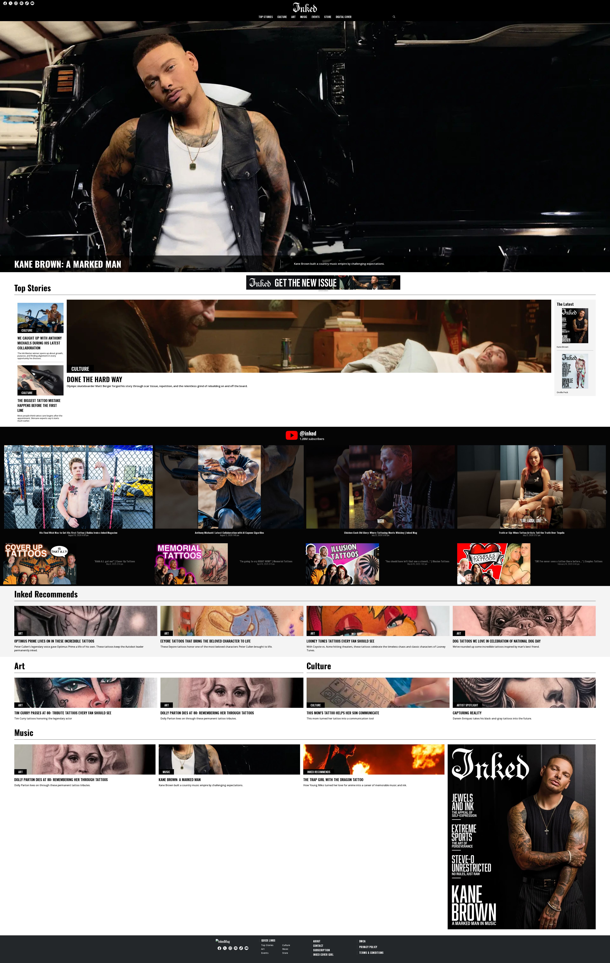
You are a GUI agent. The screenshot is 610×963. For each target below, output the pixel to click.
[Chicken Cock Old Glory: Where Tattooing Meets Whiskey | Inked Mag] (380, 487)
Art (293, 17)
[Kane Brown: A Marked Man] (305, 146)
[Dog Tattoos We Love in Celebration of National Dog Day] (524, 621)
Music (303, 17)
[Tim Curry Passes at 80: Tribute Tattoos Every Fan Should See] (85, 693)
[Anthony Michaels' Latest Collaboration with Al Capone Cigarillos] (229, 487)
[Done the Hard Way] (309, 336)
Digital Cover (344, 17)
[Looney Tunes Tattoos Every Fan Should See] (378, 621)
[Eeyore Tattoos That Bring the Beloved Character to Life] (231, 621)
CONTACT (318, 946)
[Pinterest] (21, 3)
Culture (282, 17)
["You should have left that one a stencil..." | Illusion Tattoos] (342, 563)
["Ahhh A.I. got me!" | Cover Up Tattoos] (39, 563)
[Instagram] (16, 3)
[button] (5, 492)
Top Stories (266, 17)
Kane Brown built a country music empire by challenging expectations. (339, 263)
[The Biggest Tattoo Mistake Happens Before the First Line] (40, 380)
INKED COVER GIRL (323, 954)
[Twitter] (10, 3)
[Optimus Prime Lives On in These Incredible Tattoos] (85, 621)
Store (327, 17)
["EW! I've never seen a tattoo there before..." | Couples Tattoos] (493, 563)
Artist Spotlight (467, 705)
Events (316, 17)
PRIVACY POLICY (368, 947)
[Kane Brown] (575, 329)
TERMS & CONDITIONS (371, 953)
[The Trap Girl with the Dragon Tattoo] (373, 759)
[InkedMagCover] (522, 836)
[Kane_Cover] (323, 281)
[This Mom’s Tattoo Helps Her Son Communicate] (378, 693)
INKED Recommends (318, 772)
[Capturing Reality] (524, 693)
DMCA (362, 941)
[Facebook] (5, 3)
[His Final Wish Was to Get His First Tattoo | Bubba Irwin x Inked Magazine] (78, 487)
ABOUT (317, 941)
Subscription (321, 950)
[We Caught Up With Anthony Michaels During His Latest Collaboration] (40, 318)
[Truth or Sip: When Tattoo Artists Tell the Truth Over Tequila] (531, 487)
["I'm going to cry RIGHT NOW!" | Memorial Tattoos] (191, 563)
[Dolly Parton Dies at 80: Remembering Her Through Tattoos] (231, 693)
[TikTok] (27, 3)
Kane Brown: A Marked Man (67, 263)
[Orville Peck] (575, 374)
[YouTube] (32, 3)
